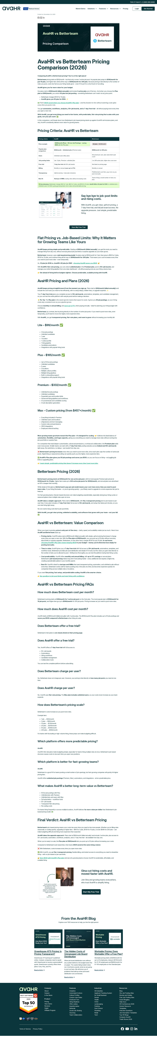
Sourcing (72, 1013)
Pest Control (98, 1008)
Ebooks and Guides (125, 995)
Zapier (46, 1008)
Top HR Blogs (124, 1015)
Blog (120, 991)
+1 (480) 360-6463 (148, 2)
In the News (48, 995)
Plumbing (97, 1010)
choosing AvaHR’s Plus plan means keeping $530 (58, 543)
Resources (114, 9)
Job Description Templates (128, 1013)
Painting (97, 1006)
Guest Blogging (124, 1000)
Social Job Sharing (75, 1010)
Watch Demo (80, 9)
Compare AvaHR (124, 1017)
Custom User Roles (75, 997)
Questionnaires (74, 1006)
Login (137, 9)
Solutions (91, 9)
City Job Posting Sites (126, 993)
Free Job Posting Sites (126, 997)
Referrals (72, 1008)
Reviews (47, 1006)
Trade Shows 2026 (125, 1019)
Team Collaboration (75, 1015)
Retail (96, 1013)
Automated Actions (75, 993)
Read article (38, 970)
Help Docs (122, 1002)
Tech (96, 1015)
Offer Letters (73, 1004)
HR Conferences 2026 (126, 1004)
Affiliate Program (49, 1010)
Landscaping (98, 1004)
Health (96, 1000)
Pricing (125, 9)
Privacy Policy (37, 1029)
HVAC (96, 1002)
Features (102, 9)
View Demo (48, 1004)
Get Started (148, 9)
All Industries (98, 991)
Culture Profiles (74, 995)
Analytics (72, 991)
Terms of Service (25, 1029)
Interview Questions (125, 1010)
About (46, 991)
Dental (96, 997)
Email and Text (74, 1000)
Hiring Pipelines (74, 1002)
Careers (47, 993)
